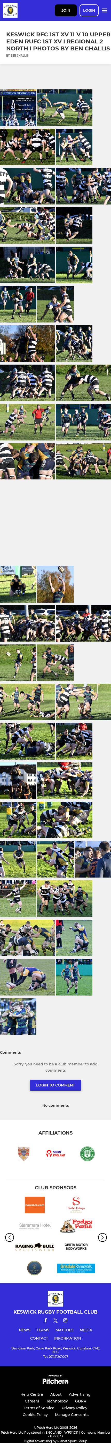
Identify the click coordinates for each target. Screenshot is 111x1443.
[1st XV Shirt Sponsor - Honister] (34, 1206)
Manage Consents (72, 1414)
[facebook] (45, 1321)
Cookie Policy (35, 1414)
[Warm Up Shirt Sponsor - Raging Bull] (34, 1248)
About (56, 1394)
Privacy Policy (74, 1408)
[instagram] (65, 1321)
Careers (32, 1401)
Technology (57, 1401)
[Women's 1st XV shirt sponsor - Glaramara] (34, 1227)
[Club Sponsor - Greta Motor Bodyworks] (76, 1248)
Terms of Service (39, 1408)
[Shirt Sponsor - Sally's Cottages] (76, 1206)
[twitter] (55, 1321)
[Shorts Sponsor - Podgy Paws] (76, 1227)
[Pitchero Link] (55, 1382)
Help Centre (31, 1394)
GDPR (80, 1401)
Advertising (80, 1394)
